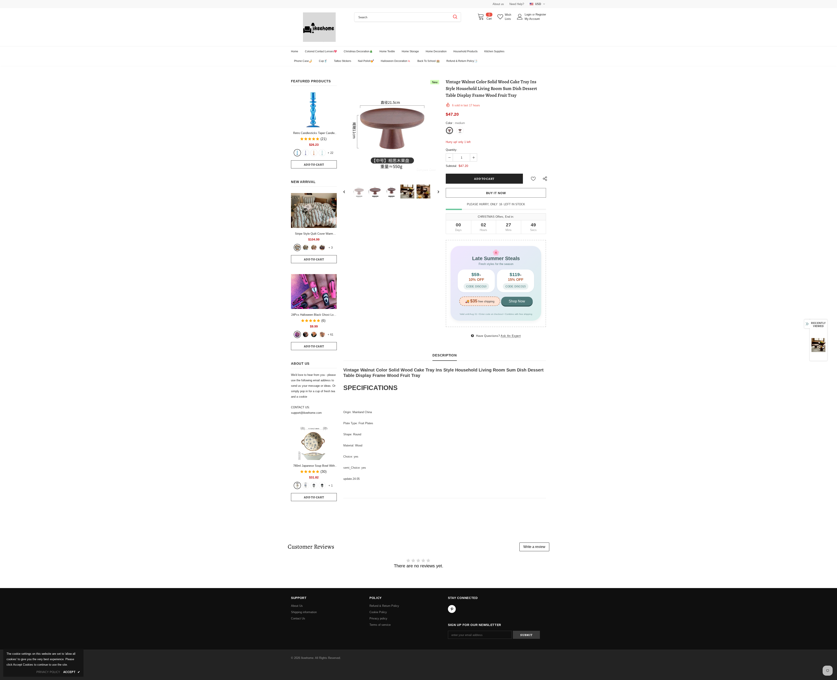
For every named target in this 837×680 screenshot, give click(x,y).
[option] (391, 128)
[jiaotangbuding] (322, 247)
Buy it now (496, 193)
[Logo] (319, 27)
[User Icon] (520, 17)
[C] (314, 485)
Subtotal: (451, 166)
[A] (297, 485)
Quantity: (451, 149)
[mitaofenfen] (314, 247)
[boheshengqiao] (297, 247)
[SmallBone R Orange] (314, 152)
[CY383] (305, 334)
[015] (297, 334)
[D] (322, 485)
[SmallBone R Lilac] (305, 152)
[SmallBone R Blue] (297, 152)
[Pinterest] (452, 609)
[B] (305, 485)
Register (541, 14)
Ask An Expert (511, 335)
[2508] (314, 334)
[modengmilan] (305, 247)
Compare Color (426, 169)
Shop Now (517, 301)
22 (330, 152)
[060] (322, 334)
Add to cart (314, 165)
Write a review (534, 547)
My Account (532, 18)
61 (330, 334)
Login (528, 14)
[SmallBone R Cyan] (322, 152)
